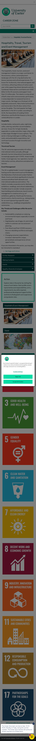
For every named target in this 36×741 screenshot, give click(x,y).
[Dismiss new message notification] (33, 723)
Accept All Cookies (18, 381)
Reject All (18, 376)
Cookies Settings (18, 371)
